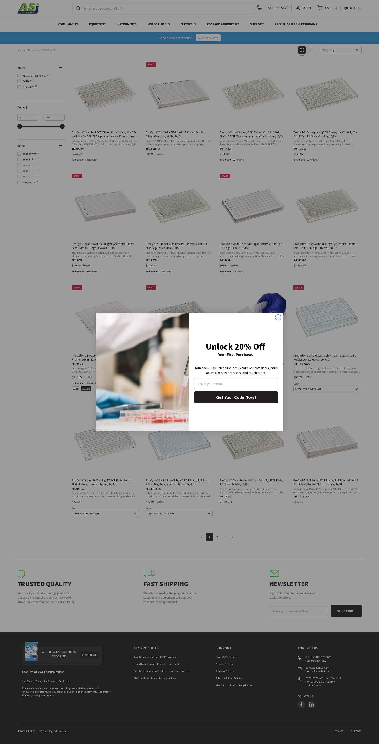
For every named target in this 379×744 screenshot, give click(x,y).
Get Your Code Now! (236, 397)
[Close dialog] (278, 317)
